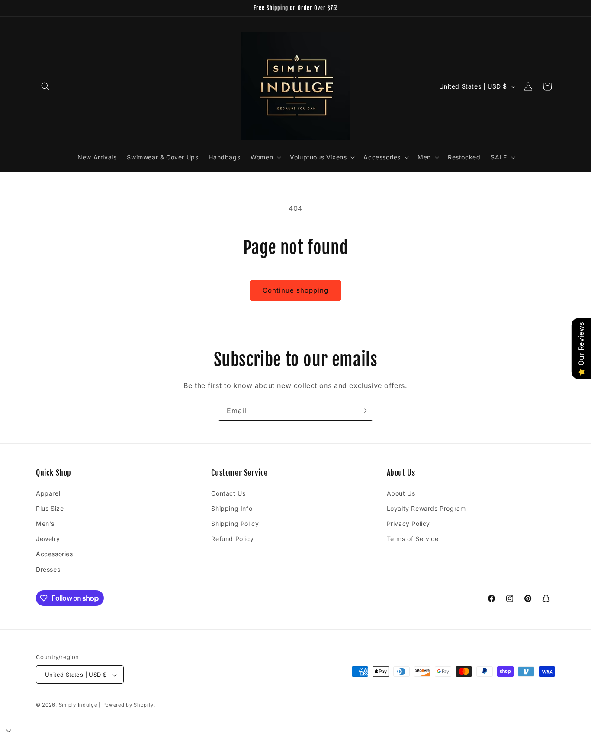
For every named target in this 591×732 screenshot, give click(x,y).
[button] (45, 86)
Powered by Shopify (128, 705)
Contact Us (228, 492)
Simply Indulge (78, 705)
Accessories (54, 553)
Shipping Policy (235, 523)
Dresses (48, 569)
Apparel (48, 492)
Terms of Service (413, 538)
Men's (45, 523)
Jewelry (48, 538)
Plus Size (50, 508)
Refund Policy (232, 538)
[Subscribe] (363, 411)
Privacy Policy (408, 523)
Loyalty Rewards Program (426, 508)
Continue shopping (295, 290)
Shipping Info (231, 508)
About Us (401, 492)
